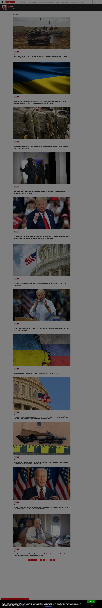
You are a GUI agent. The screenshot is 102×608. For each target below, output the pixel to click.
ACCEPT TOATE (91, 601)
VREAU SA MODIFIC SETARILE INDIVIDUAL (91, 605)
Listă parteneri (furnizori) (48, 606)
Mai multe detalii (24, 605)
